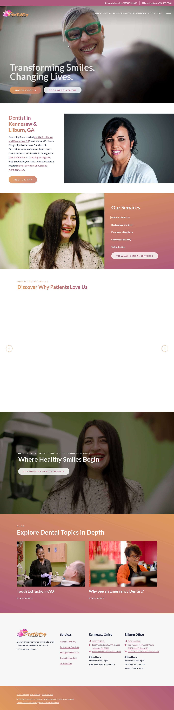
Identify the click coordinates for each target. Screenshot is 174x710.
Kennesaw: (120, 3)
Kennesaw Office (100, 634)
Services (66, 634)
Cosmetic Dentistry (121, 239)
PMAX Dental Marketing (49, 702)
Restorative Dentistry (122, 224)
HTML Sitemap (23, 694)
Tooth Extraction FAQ (35, 591)
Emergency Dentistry (122, 232)
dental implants (17, 157)
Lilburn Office (134, 634)
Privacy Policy (47, 694)
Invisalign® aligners (39, 157)
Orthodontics (16, 149)
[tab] (122, 217)
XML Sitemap (35, 694)
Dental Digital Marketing (27, 702)
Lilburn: (156, 3)
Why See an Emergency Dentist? (116, 591)
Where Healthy (58, 459)
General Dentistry (120, 217)
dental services (17, 153)
